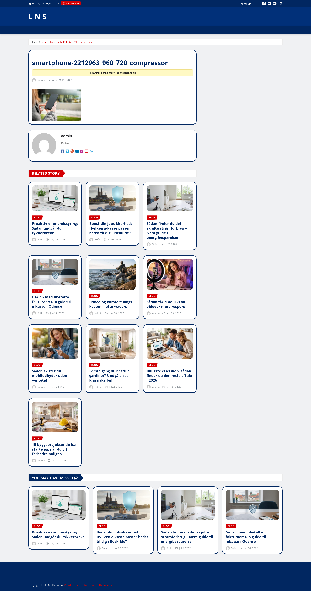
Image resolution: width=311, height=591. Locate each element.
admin (41, 80)
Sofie (40, 239)
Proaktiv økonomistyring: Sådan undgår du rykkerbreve (55, 228)
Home (34, 42)
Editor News (88, 585)
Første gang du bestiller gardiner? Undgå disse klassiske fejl (110, 375)
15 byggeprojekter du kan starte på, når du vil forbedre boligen (55, 449)
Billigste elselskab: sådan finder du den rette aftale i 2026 (169, 375)
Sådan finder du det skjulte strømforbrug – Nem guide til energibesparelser (167, 230)
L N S (37, 16)
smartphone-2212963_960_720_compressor (67, 42)
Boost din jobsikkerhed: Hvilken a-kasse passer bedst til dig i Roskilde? (110, 228)
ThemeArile (106, 585)
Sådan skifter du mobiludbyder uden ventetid (49, 375)
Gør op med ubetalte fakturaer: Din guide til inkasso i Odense (52, 302)
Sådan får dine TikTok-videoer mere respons (166, 304)
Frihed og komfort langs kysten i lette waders (110, 304)
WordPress (71, 585)
